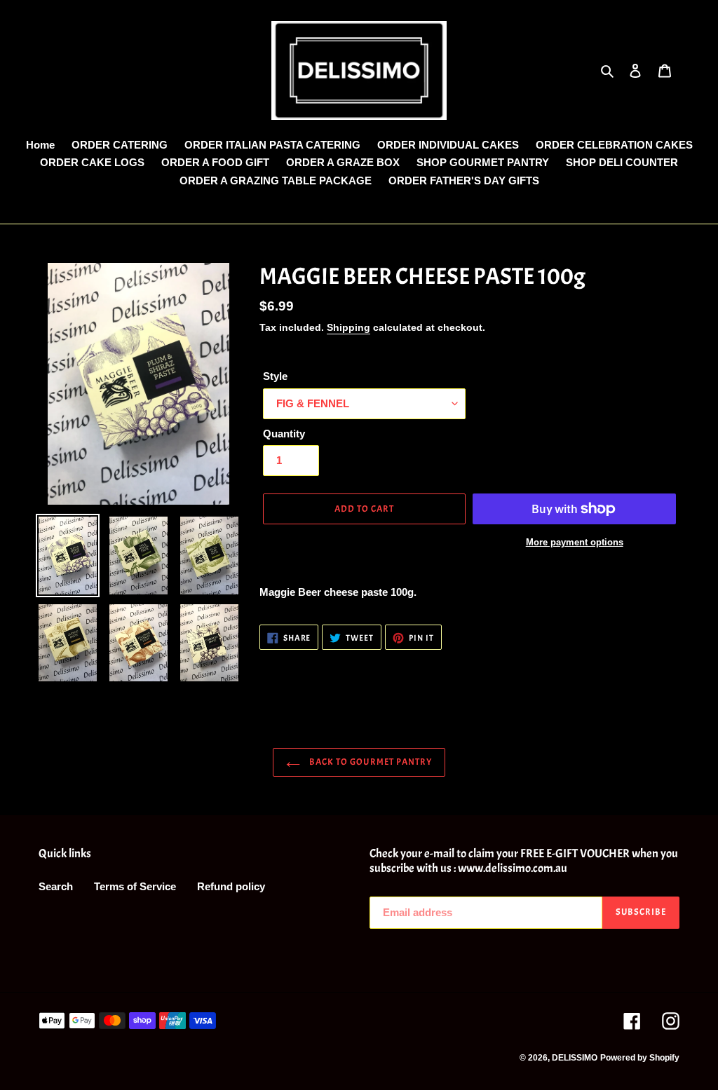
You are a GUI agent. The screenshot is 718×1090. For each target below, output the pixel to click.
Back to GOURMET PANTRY (369, 762)
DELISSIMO (574, 1058)
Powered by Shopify (639, 1058)
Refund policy (231, 886)
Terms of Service (135, 886)
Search (56, 886)
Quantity (284, 434)
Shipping (348, 327)
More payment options (574, 542)
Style (275, 376)
